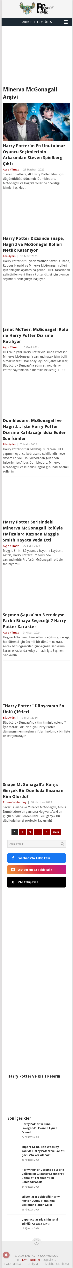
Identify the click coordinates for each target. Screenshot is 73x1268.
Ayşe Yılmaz (11, 169)
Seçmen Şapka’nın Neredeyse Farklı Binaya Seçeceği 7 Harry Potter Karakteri (34, 620)
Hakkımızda (12, 1263)
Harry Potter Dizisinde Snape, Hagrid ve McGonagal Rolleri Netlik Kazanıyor (33, 244)
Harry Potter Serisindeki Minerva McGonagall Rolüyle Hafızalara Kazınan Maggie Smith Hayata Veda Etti (33, 531)
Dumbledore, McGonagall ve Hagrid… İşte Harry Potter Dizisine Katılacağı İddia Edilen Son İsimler (35, 429)
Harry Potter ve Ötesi (36, 21)
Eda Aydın (9, 256)
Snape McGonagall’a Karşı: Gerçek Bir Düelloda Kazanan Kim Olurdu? (33, 790)
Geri (56, 832)
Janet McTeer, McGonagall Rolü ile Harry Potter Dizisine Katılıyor (35, 335)
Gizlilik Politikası (56, 1263)
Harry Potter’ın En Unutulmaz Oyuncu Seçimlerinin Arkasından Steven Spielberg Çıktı (34, 154)
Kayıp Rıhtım (31, 1259)
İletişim (32, 1263)
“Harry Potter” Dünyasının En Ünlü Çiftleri (33, 708)
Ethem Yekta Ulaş (14, 802)
